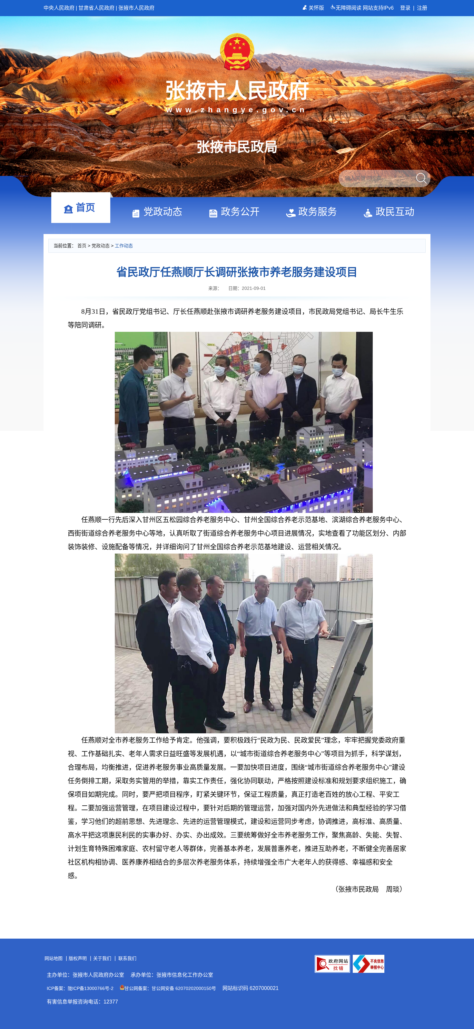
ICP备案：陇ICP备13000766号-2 (80, 988)
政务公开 (240, 211)
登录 (405, 8)
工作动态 (124, 245)
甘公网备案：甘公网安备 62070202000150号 (170, 988)
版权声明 (78, 958)
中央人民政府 (59, 8)
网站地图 (53, 958)
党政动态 (162, 211)
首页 (85, 207)
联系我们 (127, 958)
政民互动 (395, 211)
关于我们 (102, 958)
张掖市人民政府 (136, 8)
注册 (422, 8)
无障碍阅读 (349, 8)
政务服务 (317, 211)
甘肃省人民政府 (96, 8)
